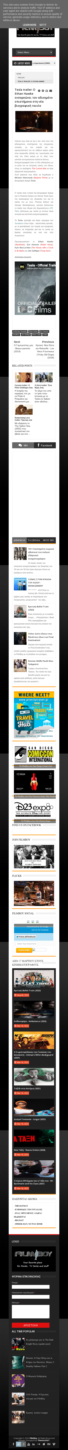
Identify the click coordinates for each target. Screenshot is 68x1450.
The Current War (39, 168)
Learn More (29, 25)
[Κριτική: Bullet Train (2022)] (34, 973)
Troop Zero (45, 251)
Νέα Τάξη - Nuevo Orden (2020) (29, 1150)
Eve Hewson (44, 331)
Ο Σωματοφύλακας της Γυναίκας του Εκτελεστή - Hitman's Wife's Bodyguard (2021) (33, 1055)
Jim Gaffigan (26, 334)
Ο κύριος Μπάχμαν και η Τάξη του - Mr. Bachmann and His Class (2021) (34, 1182)
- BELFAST (19, 1220)
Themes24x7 (43, 1440)
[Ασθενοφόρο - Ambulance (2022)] (34, 1004)
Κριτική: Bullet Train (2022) (27, 990)
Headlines (16, 334)
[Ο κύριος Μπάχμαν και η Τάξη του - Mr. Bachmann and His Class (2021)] (34, 1163)
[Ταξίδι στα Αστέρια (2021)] (34, 1071)
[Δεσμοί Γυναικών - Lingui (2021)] (34, 1102)
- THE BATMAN (21, 1206)
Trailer (21, 77)
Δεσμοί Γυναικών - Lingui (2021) (30, 1119)
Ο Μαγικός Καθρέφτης (36, 1376)
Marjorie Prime (40, 178)
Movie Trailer (36, 334)
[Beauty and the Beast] (34, 905)
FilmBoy (33, 1438)
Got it (43, 25)
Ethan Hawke (33, 331)
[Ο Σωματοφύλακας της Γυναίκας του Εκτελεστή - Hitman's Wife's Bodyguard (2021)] (34, 1035)
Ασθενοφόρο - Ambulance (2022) (30, 1021)
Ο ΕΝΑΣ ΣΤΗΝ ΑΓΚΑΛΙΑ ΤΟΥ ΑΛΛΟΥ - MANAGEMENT (39, 582)
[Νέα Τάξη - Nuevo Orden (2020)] (34, 1133)
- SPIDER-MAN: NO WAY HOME (28, 1224)
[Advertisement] (40, 42)
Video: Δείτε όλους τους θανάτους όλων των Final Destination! (41, 637)
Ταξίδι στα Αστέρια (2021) (27, 1088)
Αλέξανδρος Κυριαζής (20, 331)
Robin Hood (46, 245)
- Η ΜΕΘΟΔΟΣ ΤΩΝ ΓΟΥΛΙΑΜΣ (28, 1209)
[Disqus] (34, 493)
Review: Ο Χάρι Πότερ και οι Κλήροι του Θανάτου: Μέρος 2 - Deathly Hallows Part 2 (40, 1362)
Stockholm (19, 245)
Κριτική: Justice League (37, 1413)
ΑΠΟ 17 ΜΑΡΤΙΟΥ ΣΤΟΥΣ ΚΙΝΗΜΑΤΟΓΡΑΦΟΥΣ (27, 963)
